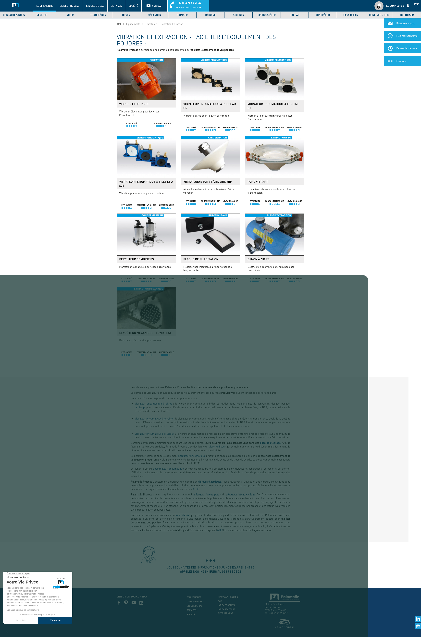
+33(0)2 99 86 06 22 (278, 613)
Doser (126, 14)
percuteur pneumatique (191, 455)
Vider (70, 14)
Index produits (226, 605)
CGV (220, 601)
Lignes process (69, 5)
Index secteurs (226, 609)
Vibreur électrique (134, 104)
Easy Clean (350, 14)
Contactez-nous (14, 14)
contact (157, 5)
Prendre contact (405, 23)
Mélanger (154, 14)
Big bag (294, 14)
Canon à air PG (259, 259)
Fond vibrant (258, 181)
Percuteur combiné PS (136, 259)
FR (414, 4)
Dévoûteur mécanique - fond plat (145, 333)
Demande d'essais (406, 48)
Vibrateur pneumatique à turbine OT (273, 106)
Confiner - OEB (379, 14)
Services (116, 5)
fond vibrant (182, 515)
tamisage (140, 407)
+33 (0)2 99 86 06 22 (189, 2)
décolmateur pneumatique (168, 468)
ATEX (196, 489)
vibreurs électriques (209, 481)
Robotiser (407, 14)
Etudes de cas (95, 5)
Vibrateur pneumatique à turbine (154, 418)
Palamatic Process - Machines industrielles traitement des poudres (16, 4)
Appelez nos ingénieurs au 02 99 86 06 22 (210, 571)
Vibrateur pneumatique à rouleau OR (209, 106)
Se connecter (395, 5)
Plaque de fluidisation (200, 259)
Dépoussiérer (267, 14)
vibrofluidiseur (217, 446)
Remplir (42, 14)
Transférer (98, 14)
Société (133, 5)
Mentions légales (228, 597)
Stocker (238, 14)
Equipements (44, 5)
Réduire (210, 14)
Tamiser (182, 14)
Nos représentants (407, 35)
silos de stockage (270, 442)
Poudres (401, 61)
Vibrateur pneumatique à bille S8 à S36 (146, 183)
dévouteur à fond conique (240, 494)
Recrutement (225, 613)
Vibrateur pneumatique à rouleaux (154, 433)
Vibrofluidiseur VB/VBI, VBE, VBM (208, 181)
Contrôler (322, 14)
